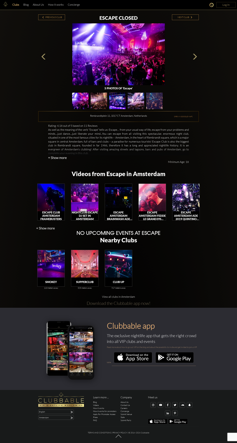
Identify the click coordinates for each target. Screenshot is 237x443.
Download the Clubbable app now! (118, 303)
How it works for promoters (104, 411)
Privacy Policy (119, 432)
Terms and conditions (99, 432)
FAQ (95, 420)
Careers (124, 408)
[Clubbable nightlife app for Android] (174, 362)
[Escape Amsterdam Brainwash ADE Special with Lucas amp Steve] (118, 197)
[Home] (5, 5)
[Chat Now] (212, 5)
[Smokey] (51, 264)
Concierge (74, 4)
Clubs (15, 4)
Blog (26, 4)
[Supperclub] (84, 264)
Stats (123, 417)
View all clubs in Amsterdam (118, 296)
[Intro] (118, 437)
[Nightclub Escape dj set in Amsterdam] (84, 197)
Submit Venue (126, 414)
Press (95, 417)
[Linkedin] (167, 413)
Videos (96, 405)
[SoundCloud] (182, 405)
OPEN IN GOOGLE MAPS (183, 116)
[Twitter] (175, 405)
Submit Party (126, 420)
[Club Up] (118, 264)
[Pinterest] (175, 413)
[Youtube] (160, 405)
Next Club (184, 17)
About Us (38, 4)
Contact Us (125, 405)
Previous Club (53, 17)
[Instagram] (153, 405)
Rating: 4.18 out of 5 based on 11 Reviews (73, 125)
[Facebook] (167, 405)
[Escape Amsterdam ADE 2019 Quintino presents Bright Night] (186, 197)
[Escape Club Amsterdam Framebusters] (51, 197)
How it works (56, 4)
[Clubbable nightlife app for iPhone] (133, 362)
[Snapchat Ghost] (189, 405)
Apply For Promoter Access (104, 414)
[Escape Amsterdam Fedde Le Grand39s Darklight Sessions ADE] (152, 197)
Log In (226, 4)
